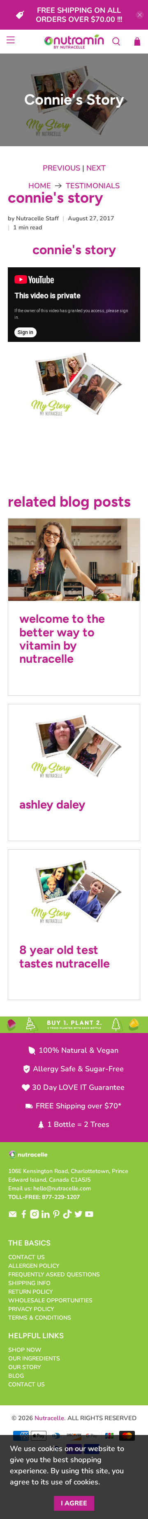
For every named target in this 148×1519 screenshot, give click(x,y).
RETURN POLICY (30, 1292)
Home (39, 185)
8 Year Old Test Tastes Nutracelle (64, 956)
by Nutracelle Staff (33, 218)
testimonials (93, 185)
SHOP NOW (25, 1350)
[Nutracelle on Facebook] (23, 1217)
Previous (61, 168)
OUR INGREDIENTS (34, 1358)
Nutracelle (49, 1418)
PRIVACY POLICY (31, 1309)
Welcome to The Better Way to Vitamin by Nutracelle (62, 639)
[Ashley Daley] (74, 745)
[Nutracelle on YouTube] (89, 1217)
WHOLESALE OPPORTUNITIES (50, 1300)
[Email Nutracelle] (12, 1217)
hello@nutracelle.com (62, 1188)
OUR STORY (24, 1367)
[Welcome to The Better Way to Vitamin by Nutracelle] (74, 560)
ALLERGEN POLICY (33, 1266)
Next (96, 168)
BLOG (16, 1376)
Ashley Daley (52, 804)
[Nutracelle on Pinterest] (56, 1217)
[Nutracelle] (74, 41)
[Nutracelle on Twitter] (78, 1217)
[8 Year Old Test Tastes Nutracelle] (74, 891)
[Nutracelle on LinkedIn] (45, 1217)
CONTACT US (26, 1257)
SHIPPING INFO (29, 1283)
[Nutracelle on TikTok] (67, 1217)
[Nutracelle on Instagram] (34, 1217)
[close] (140, 15)
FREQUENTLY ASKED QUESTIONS (54, 1274)
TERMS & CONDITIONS (39, 1318)
